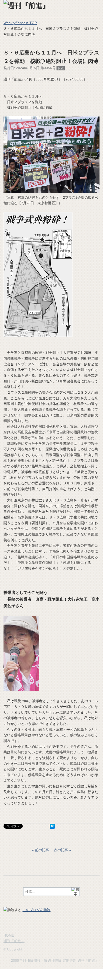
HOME (9, 935)
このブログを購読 (36, 910)
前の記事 (42, 850)
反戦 (61, 68)
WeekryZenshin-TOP (20, 23)
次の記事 (61, 850)
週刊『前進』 (14, 941)
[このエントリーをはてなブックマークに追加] (52, 827)
